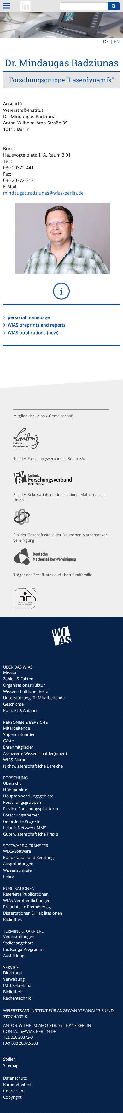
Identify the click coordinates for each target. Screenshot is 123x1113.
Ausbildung (13, 955)
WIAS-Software (17, 851)
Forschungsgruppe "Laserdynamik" (61, 80)
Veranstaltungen (18, 936)
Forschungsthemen (21, 815)
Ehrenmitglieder (18, 747)
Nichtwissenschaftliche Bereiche (33, 766)
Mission (10, 672)
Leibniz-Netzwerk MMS (24, 827)
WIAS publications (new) (33, 333)
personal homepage (29, 317)
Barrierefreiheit (17, 1084)
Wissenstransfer (18, 870)
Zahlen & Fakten (18, 679)
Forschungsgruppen (22, 802)
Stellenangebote (18, 943)
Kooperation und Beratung (28, 857)
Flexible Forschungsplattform (30, 808)
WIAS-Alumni (15, 760)
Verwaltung (14, 979)
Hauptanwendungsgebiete (28, 796)
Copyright (12, 1097)
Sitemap (11, 1065)
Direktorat (12, 973)
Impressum (14, 1091)
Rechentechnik (17, 998)
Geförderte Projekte (21, 821)
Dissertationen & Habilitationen (32, 913)
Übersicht (12, 783)
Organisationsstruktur (24, 685)
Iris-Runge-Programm (23, 949)
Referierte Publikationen (26, 894)
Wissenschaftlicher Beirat (26, 691)
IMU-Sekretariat (18, 985)
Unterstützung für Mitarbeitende (34, 698)
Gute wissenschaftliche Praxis (30, 834)
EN (117, 41)
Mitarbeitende (16, 728)
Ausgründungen (18, 864)
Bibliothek (12, 919)
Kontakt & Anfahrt (20, 710)
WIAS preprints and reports (37, 325)
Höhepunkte (15, 789)
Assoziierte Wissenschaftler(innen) (35, 753)
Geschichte (13, 704)
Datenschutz (15, 1078)
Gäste (8, 740)
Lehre (8, 876)
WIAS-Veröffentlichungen (26, 900)
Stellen (9, 1059)
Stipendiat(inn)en (19, 734)
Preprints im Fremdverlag (27, 907)
